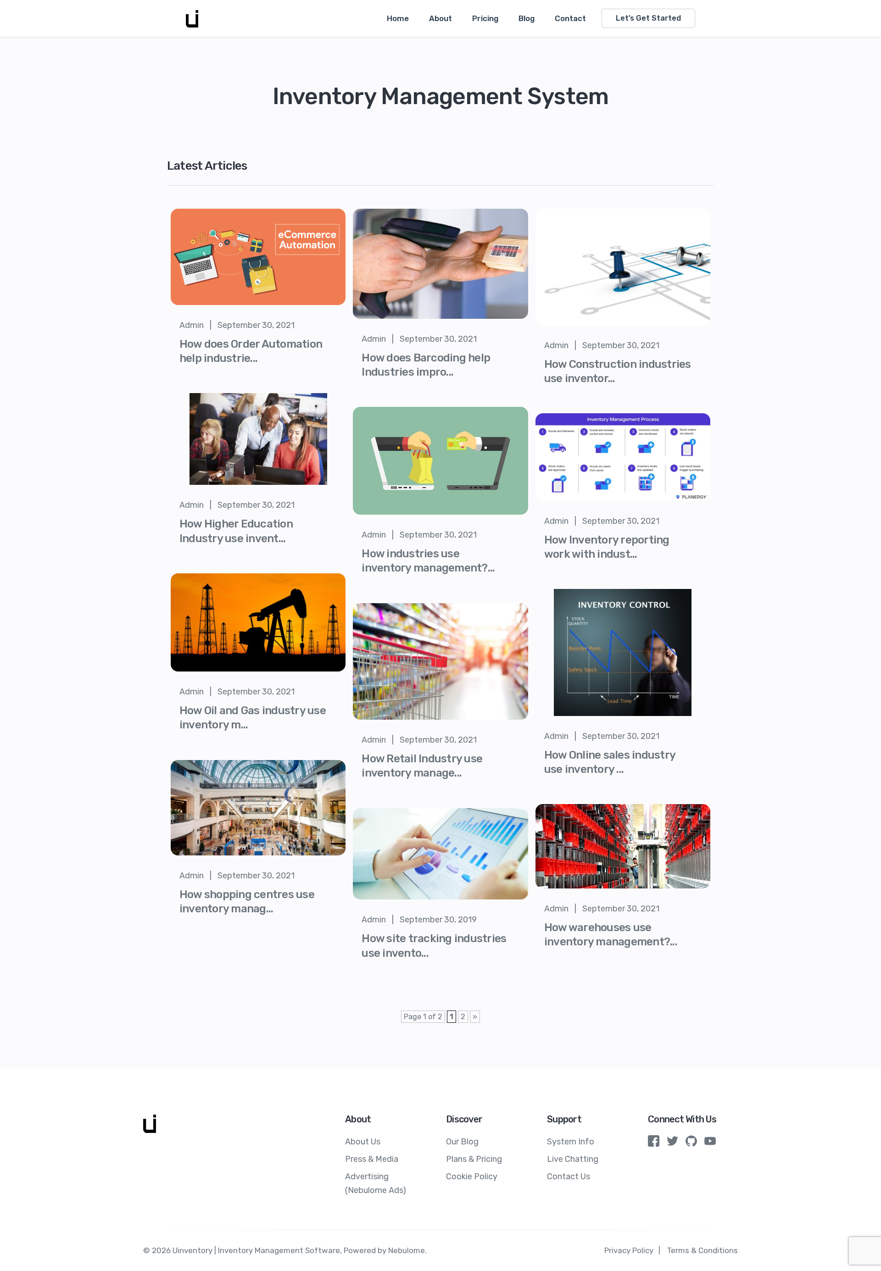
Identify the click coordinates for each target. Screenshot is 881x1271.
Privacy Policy (628, 1250)
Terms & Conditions (702, 1250)
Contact (570, 18)
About (440, 18)
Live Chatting (572, 1159)
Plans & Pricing (474, 1159)
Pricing (485, 18)
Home (398, 18)
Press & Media (371, 1159)
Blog (527, 18)
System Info (570, 1142)
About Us (362, 1142)
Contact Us (568, 1176)
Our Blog (462, 1142)
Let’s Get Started (648, 18)
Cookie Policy (471, 1176)
